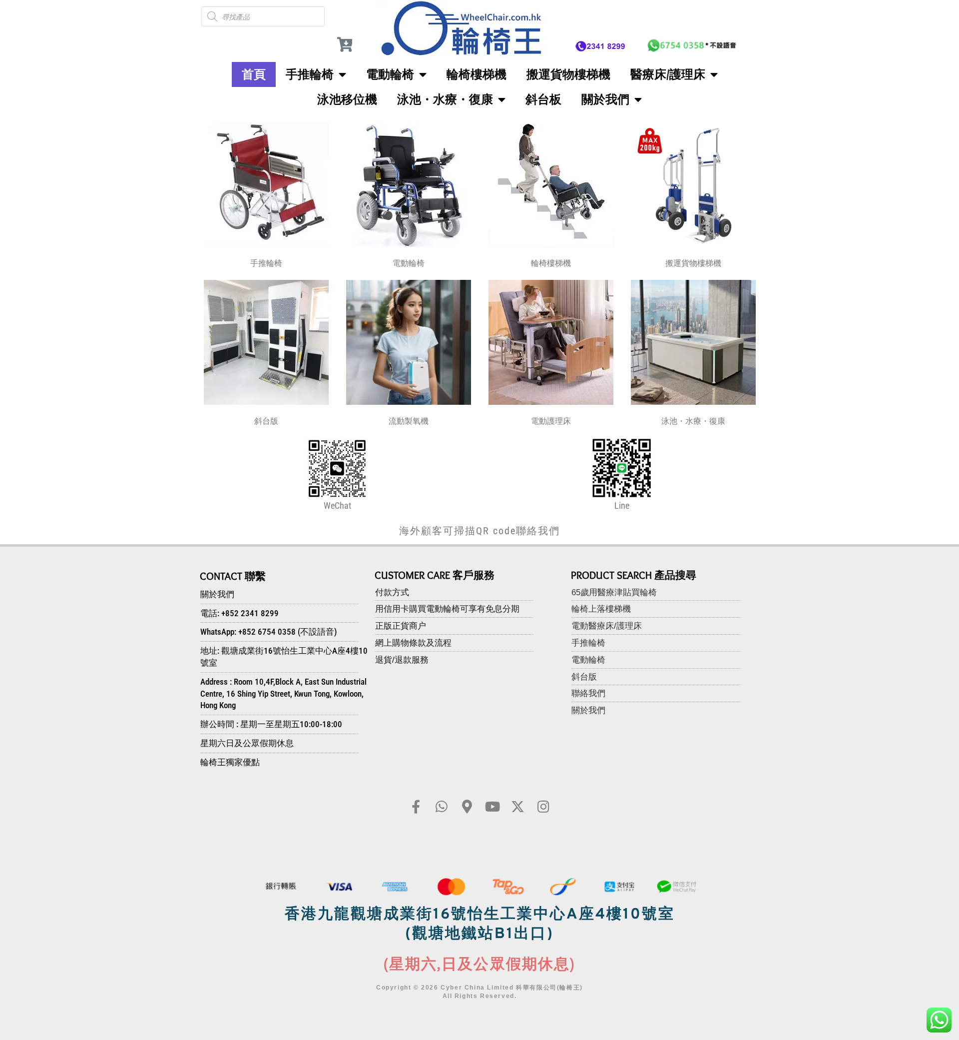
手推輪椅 (310, 74)
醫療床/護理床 (667, 74)
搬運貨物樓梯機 (568, 74)
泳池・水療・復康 (445, 99)
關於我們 (605, 99)
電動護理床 (551, 421)
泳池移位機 (347, 99)
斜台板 (543, 99)
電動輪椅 (390, 74)
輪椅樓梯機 (476, 74)
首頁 (254, 74)
